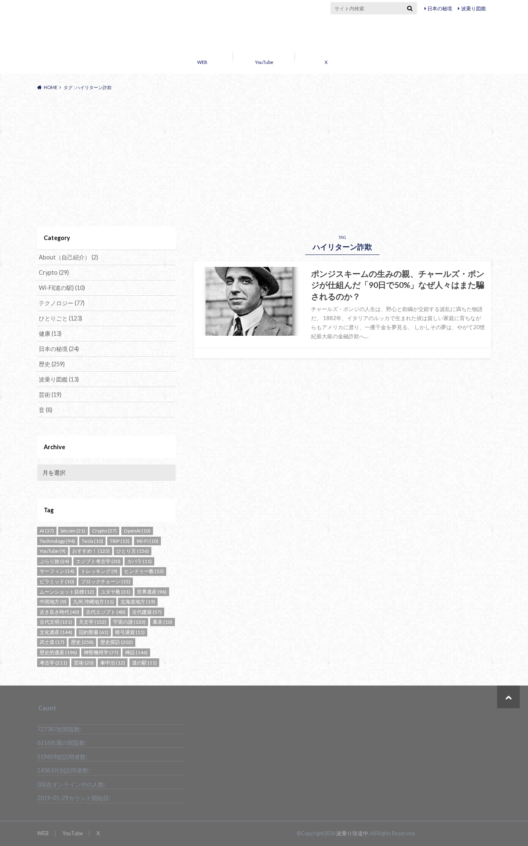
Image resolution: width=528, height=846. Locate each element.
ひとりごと (60, 318)
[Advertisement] (264, 159)
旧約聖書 (93, 632)
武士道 (52, 642)
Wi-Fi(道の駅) (62, 287)
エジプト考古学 (98, 561)
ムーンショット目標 (67, 592)
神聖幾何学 (101, 652)
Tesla (92, 541)
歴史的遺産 (58, 652)
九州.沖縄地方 (93, 602)
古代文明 (56, 622)
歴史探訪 (116, 642)
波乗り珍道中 (264, 32)
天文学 (92, 622)
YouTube (264, 62)
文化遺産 (56, 632)
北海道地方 (137, 602)
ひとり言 (132, 551)
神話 (136, 652)
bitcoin (73, 531)
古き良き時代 (59, 612)
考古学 (53, 663)
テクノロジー (62, 302)
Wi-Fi (147, 541)
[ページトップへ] (508, 697)
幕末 (162, 622)
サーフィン (57, 571)
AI (47, 531)
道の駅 (144, 663)
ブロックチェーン (105, 581)
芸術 (50, 394)
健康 (50, 333)
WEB (202, 62)
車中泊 (112, 663)
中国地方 (53, 602)
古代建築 (147, 612)
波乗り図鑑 (473, 8)
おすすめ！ (91, 551)
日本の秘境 (439, 8)
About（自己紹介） (68, 257)
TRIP (120, 541)
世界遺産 (152, 592)
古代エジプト (105, 612)
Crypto (54, 272)
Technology (57, 541)
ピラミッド (57, 581)
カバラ (139, 561)
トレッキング (99, 571)
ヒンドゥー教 (144, 571)
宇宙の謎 (129, 622)
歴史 (52, 364)
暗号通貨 (130, 632)
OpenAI (137, 531)
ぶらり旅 (54, 561)
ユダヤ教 (115, 592)
